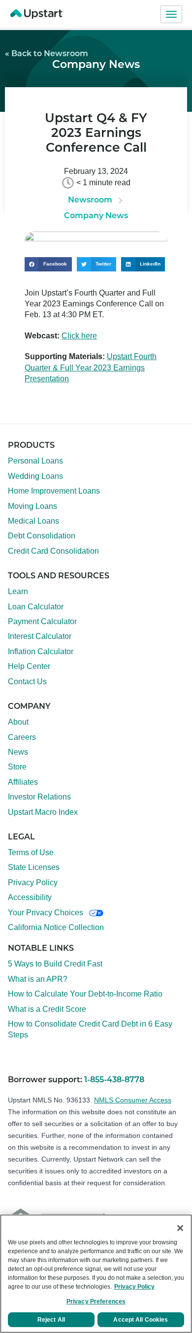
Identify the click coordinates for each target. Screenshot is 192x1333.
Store (17, 767)
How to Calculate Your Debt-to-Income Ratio (85, 994)
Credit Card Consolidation (53, 551)
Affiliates (23, 782)
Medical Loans (33, 521)
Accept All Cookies (140, 1319)
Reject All (51, 1319)
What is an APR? (37, 979)
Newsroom (90, 200)
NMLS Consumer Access (132, 1100)
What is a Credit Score (47, 1009)
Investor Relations (39, 797)
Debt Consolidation (41, 536)
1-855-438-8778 (114, 1080)
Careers (22, 737)
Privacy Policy (33, 882)
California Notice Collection (56, 927)
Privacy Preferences (96, 1301)
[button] (48, 264)
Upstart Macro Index (43, 812)
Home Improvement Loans (54, 491)
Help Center (29, 666)
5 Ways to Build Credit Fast (55, 964)
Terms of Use (31, 852)
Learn (18, 591)
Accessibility (30, 897)
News (18, 752)
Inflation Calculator (40, 651)
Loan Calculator (36, 606)
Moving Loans (32, 506)
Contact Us (27, 681)
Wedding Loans (35, 476)
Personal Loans (35, 461)
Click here (79, 336)
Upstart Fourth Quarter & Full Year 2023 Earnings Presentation (91, 367)
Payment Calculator (42, 621)
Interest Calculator (39, 636)
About (18, 722)
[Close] (180, 1228)
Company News (96, 65)
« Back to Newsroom (46, 54)
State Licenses (34, 867)
